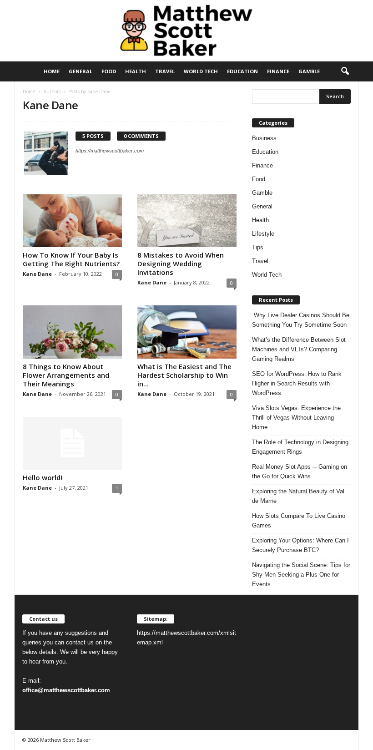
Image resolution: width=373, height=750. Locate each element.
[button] (345, 71)
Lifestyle (263, 233)
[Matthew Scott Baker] (186, 30)
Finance (278, 71)
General (80, 71)
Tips (257, 247)
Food (108, 71)
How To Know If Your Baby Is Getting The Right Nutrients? (71, 259)
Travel (165, 71)
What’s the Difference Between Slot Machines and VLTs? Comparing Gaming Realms (299, 349)
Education (242, 71)
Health (135, 71)
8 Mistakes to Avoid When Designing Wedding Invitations (180, 263)
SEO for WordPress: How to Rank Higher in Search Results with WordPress (297, 383)
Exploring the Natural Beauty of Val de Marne (298, 496)
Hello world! (42, 477)
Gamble (309, 71)
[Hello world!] (72, 443)
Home (52, 71)
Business (264, 138)
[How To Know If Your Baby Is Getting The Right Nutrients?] (72, 220)
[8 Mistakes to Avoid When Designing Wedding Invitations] (187, 220)
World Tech (201, 71)
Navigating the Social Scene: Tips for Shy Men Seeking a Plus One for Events (301, 575)
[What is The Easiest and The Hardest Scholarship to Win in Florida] (187, 331)
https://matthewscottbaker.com (110, 150)
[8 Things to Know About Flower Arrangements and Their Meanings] (72, 331)
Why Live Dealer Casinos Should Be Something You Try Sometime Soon (300, 320)
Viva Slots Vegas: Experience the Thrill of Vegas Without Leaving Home (296, 418)
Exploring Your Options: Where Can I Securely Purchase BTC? (300, 545)
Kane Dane (37, 273)
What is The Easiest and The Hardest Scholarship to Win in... (184, 375)
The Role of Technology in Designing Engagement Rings (300, 447)
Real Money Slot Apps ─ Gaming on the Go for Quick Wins (299, 471)
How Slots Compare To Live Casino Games (298, 520)
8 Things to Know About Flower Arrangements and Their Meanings (66, 375)
